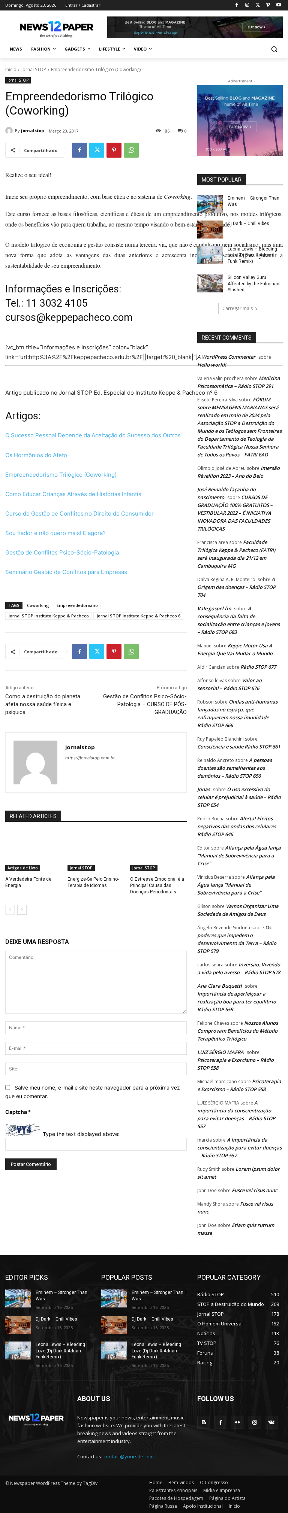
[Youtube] (278, 5)
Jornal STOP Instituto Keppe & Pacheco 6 (138, 616)
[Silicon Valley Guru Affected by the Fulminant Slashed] (210, 283)
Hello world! (211, 364)
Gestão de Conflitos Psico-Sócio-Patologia (62, 552)
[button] (274, 49)
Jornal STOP (33, 69)
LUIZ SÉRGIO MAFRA (220, 1052)
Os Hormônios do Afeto (36, 455)
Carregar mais (237, 308)
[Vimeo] (268, 5)
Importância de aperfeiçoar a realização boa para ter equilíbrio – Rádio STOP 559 (238, 1001)
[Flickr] (237, 1422)
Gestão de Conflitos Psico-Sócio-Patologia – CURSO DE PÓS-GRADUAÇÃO (145, 704)
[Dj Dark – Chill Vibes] (210, 230)
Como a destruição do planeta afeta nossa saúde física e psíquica (42, 704)
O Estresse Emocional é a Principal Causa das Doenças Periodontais (157, 885)
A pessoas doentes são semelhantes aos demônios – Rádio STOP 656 (234, 768)
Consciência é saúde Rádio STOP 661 (238, 746)
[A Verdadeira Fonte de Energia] (33, 851)
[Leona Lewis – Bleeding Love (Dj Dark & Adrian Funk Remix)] (210, 255)
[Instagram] (247, 5)
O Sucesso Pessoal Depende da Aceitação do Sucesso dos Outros (93, 435)
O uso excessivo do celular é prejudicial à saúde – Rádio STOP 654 (239, 797)
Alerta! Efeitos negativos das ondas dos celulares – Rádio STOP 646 (238, 826)
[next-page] (22, 910)
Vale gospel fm (214, 608)
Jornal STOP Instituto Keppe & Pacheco (48, 616)
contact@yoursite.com (129, 1456)
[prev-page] (10, 910)
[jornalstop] (10, 130)
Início (10, 69)
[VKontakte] (271, 1422)
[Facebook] (236, 5)
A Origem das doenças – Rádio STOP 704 (236, 587)
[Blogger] (203, 1422)
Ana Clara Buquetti (219, 985)
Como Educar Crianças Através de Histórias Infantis (73, 494)
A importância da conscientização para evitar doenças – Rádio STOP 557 (239, 1147)
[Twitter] (258, 5)
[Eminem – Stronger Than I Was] (210, 204)
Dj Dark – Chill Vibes (248, 223)
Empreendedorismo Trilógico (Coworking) (61, 474)
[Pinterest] (114, 150)
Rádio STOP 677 (258, 666)
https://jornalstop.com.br (90, 757)
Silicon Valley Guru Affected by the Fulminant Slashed (254, 284)
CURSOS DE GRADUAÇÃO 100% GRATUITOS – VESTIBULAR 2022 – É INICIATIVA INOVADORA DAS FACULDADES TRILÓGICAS (235, 513)
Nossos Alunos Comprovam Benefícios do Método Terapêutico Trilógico (237, 1031)
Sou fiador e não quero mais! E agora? (55, 533)
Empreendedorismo (77, 605)
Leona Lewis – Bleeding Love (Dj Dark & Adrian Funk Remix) (252, 255)
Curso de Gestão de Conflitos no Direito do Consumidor (79, 513)
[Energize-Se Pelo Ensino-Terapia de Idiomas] (96, 851)
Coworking (38, 605)
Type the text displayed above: (81, 1134)
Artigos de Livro (23, 868)
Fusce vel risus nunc (254, 1190)
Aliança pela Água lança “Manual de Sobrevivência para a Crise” (239, 855)
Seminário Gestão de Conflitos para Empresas (66, 571)
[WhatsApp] (131, 150)
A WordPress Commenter (226, 356)
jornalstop (32, 130)
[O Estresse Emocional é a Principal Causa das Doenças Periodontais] (158, 851)
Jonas (203, 789)
